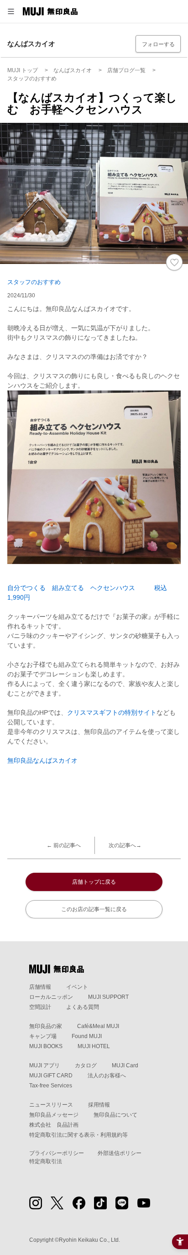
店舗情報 (40, 987)
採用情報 (99, 1105)
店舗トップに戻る (94, 882)
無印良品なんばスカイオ (42, 760)
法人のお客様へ (107, 1075)
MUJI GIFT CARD (51, 1075)
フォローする (158, 44)
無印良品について (115, 1115)
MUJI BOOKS (46, 1046)
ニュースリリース (51, 1105)
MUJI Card (125, 1065)
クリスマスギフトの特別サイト (112, 712)
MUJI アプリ (44, 1065)
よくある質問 (82, 1007)
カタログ (86, 1065)
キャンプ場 (43, 1036)
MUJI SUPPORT (108, 997)
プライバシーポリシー (56, 1153)
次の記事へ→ (125, 845)
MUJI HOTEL (94, 1046)
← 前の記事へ (64, 845)
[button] (11, 11)
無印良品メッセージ (53, 1115)
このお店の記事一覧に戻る (94, 909)
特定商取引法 (45, 1161)
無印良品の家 (45, 1026)
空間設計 (40, 1007)
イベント (77, 987)
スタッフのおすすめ (34, 282)
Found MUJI (87, 1036)
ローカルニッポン (51, 997)
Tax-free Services (50, 1085)
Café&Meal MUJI (98, 1026)
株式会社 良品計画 (53, 1125)
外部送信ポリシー (119, 1153)
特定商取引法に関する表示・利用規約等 (78, 1135)
